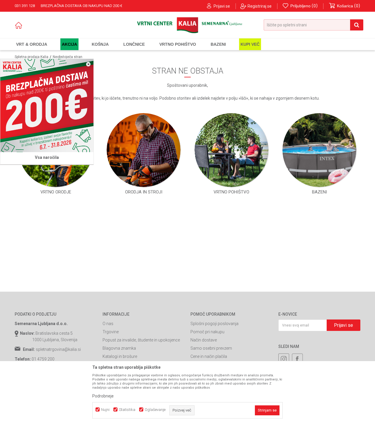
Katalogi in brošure (120, 356)
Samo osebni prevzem (211, 348)
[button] (313, 24)
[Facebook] (297, 359)
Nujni (105, 409)
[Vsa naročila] (46, 105)
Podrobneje (103, 396)
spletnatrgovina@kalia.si (58, 349)
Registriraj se (260, 6)
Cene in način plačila (208, 356)
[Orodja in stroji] (143, 150)
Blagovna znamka (119, 348)
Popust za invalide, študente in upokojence (141, 340)
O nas (108, 323)
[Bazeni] (319, 150)
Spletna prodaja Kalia (31, 57)
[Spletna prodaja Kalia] (187, 25)
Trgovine (111, 331)
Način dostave (203, 340)
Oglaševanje (155, 409)
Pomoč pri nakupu (207, 331)
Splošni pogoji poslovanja (214, 323)
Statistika (127, 409)
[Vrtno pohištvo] (231, 150)
